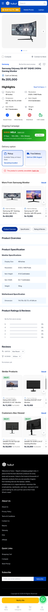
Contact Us (6, 521)
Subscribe (39, 579)
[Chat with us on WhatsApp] (43, 599)
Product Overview (10, 229)
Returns (4, 526)
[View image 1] (21, 50)
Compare (5, 559)
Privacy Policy (6, 511)
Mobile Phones (29, 10)
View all (43, 182)
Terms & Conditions (8, 516)
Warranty (5, 530)
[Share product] (40, 64)
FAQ (3, 535)
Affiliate (4, 540)
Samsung (5, 64)
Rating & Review (39, 229)
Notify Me (20, 600)
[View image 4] (26, 50)
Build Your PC (11, 10)
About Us (5, 507)
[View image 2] (23, 50)
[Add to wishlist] (44, 64)
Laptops (41, 10)
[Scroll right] (44, 202)
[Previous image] (5, 31)
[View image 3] (24, 50)
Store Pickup (6, 564)
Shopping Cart (7, 554)
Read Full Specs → (40, 87)
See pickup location (11, 163)
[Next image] (43, 31)
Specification (25, 229)
